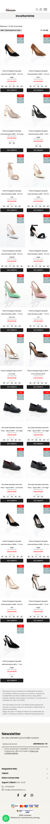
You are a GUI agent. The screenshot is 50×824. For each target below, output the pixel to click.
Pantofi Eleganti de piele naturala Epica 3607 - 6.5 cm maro (38, 74)
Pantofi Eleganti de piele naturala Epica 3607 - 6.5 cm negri (12, 74)
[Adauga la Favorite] (22, 36)
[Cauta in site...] (37, 9)
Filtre (45, 30)
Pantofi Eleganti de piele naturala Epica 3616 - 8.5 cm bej (12, 604)
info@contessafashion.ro (15, 790)
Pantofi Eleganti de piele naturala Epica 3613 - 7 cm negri (12, 664)
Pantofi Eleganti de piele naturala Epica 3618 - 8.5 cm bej (12, 194)
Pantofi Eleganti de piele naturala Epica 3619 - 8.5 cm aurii (38, 194)
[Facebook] (18, 795)
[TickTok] (25, 795)
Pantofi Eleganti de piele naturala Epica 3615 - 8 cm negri (38, 134)
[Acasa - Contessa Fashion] (10, 9)
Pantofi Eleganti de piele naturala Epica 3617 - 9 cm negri (38, 604)
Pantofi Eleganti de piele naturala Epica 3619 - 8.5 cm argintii (12, 254)
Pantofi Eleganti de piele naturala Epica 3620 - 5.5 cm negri (38, 254)
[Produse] (46, 10)
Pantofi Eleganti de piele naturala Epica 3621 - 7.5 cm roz (38, 314)
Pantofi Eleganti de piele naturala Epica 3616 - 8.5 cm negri (38, 544)
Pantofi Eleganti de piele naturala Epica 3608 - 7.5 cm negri (12, 544)
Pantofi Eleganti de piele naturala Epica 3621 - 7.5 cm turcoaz (12, 314)
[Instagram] (32, 795)
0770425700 (9, 787)
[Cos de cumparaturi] (40, 9)
